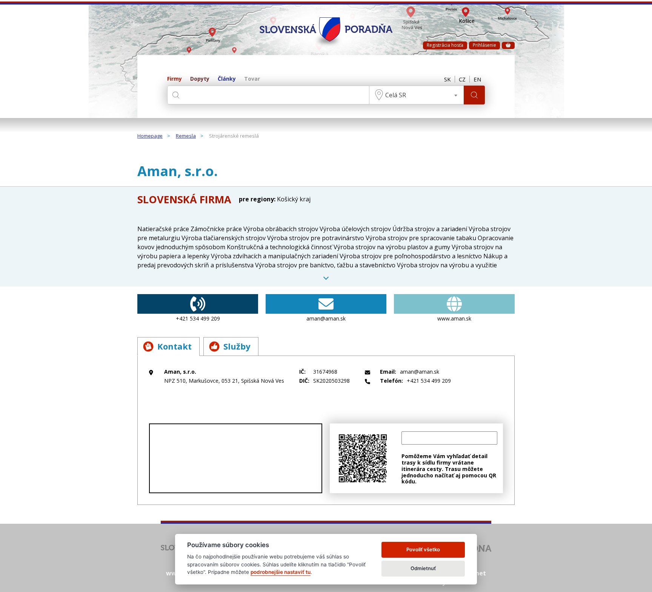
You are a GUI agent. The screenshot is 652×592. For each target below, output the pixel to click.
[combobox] (416, 95)
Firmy (174, 79)
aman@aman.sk (326, 318)
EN (477, 79)
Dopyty (199, 79)
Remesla (186, 136)
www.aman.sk (454, 318)
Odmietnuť (423, 568)
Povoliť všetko (423, 549)
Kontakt (174, 346)
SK (447, 79)
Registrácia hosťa (445, 45)
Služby (237, 346)
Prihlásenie (484, 45)
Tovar (252, 79)
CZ (462, 79)
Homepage (150, 136)
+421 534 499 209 (198, 318)
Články (227, 79)
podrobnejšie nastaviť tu (281, 572)
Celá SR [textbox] (395, 95)
